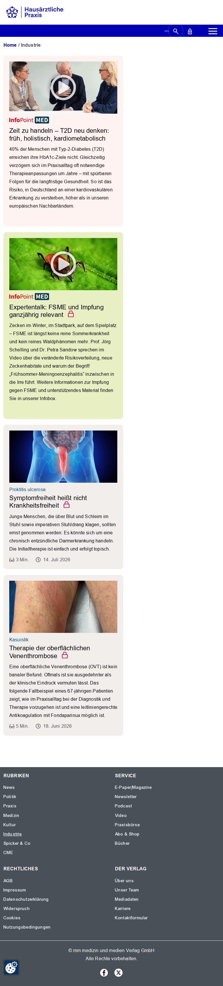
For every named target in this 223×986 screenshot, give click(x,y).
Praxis (10, 806)
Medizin (11, 815)
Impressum (14, 890)
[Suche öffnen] (176, 31)
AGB (8, 880)
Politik (10, 796)
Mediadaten (127, 899)
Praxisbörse (127, 824)
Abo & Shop (127, 834)
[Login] (189, 31)
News (9, 787)
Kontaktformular (131, 917)
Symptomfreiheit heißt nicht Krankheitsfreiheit (48, 501)
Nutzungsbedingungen (27, 927)
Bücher (122, 843)
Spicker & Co (16, 843)
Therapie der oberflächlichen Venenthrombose (49, 651)
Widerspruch (16, 908)
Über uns (124, 880)
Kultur (9, 824)
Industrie (12, 834)
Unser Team (127, 890)
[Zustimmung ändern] (11, 967)
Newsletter (126, 796)
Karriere (123, 908)
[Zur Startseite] (35, 12)
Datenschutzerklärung (26, 899)
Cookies (12, 917)
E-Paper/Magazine (133, 787)
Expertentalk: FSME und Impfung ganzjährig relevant (56, 311)
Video (121, 815)
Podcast (123, 806)
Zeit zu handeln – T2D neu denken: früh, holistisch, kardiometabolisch (59, 134)
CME (8, 852)
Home (10, 45)
